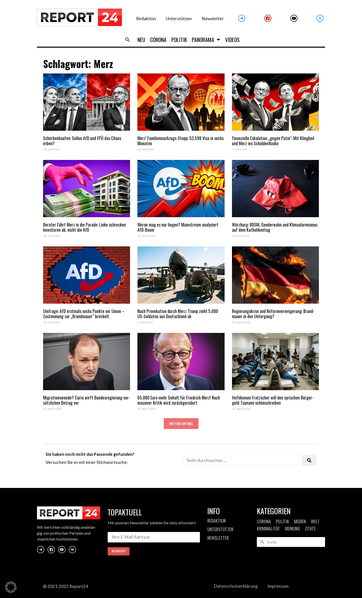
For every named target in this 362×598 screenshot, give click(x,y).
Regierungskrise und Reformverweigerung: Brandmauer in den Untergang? (273, 314)
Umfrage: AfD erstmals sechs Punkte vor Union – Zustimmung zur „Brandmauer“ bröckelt (84, 314)
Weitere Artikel (181, 423)
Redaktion (146, 18)
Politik (179, 39)
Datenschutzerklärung (236, 586)
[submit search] (309, 460)
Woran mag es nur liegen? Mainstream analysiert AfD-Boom (177, 227)
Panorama (203, 39)
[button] (127, 39)
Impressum (278, 586)
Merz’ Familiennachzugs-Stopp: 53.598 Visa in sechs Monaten (180, 141)
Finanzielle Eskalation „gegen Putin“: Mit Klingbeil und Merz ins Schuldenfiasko (273, 141)
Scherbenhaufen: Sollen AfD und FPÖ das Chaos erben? (82, 141)
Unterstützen (179, 18)
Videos (232, 39)
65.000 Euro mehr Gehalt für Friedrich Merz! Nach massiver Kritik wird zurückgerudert (178, 400)
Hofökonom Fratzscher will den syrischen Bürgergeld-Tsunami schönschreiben (272, 400)
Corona (158, 39)
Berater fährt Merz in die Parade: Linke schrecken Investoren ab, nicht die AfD (84, 227)
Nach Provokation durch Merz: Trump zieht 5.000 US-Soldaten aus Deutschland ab (177, 314)
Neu (141, 39)
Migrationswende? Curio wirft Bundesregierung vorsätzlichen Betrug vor (86, 400)
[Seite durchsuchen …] (241, 460)
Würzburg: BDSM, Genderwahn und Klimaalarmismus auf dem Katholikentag (274, 227)
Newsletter (213, 18)
